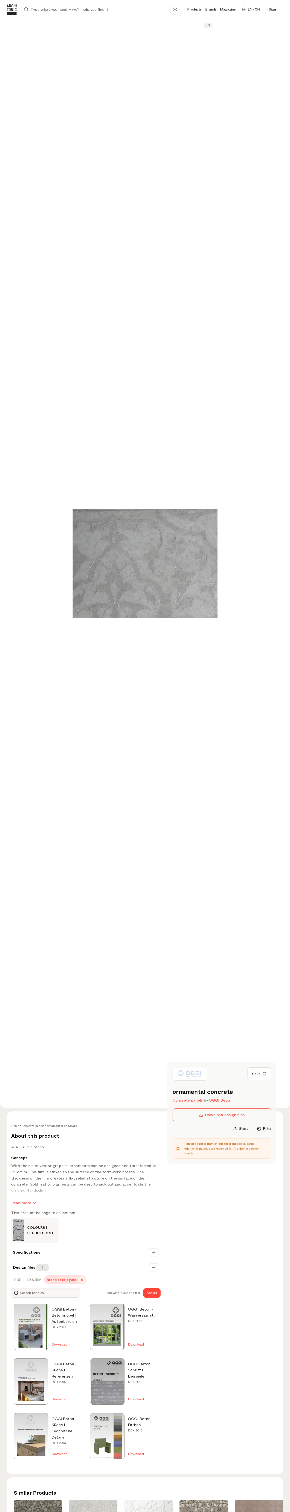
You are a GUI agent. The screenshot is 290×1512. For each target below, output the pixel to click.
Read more (21, 1203)
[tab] (17, 1279)
